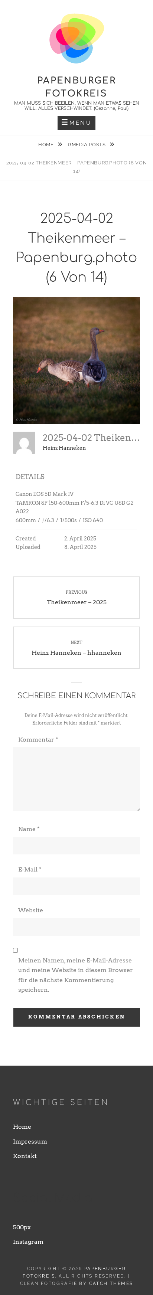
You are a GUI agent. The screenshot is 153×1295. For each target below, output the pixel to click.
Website (30, 910)
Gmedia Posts (87, 144)
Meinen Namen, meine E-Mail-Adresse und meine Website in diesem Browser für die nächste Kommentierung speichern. (75, 975)
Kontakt (25, 1156)
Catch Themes (111, 1283)
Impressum (30, 1141)
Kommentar (38, 739)
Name (29, 829)
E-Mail (30, 869)
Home (46, 144)
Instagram (28, 1241)
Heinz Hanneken (64, 448)
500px (22, 1227)
